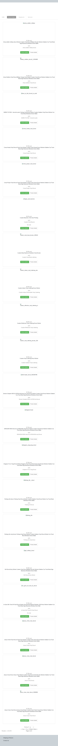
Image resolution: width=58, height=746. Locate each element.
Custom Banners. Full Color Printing (29, 217)
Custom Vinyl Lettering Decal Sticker (29, 358)
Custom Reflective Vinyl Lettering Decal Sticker (29, 323)
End (35, 729)
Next (31, 729)
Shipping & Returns (8, 737)
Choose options (24, 52)
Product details (33, 52)
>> (36, 729)
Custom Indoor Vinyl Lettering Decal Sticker (29, 288)
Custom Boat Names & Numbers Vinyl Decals (29, 253)
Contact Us (6, 740)
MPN (29, 46)
